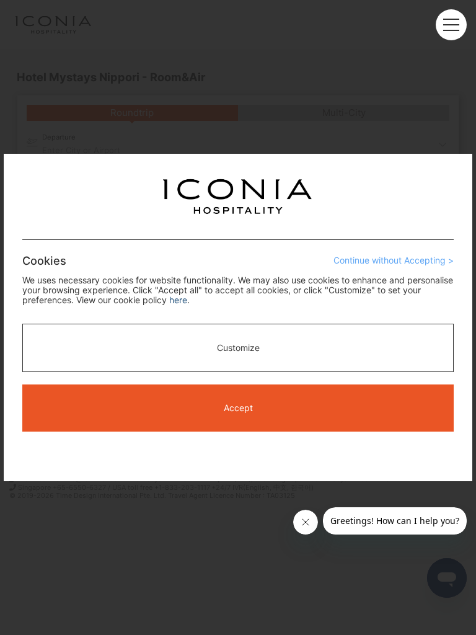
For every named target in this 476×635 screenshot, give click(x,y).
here (178, 300)
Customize (238, 347)
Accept (238, 407)
